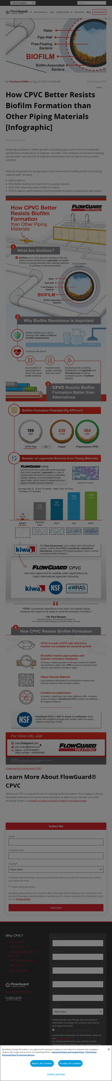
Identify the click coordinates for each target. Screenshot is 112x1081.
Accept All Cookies (70, 1063)
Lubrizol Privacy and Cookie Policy (67, 1052)
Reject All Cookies (42, 1063)
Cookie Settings (56, 1074)
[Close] (109, 1049)
